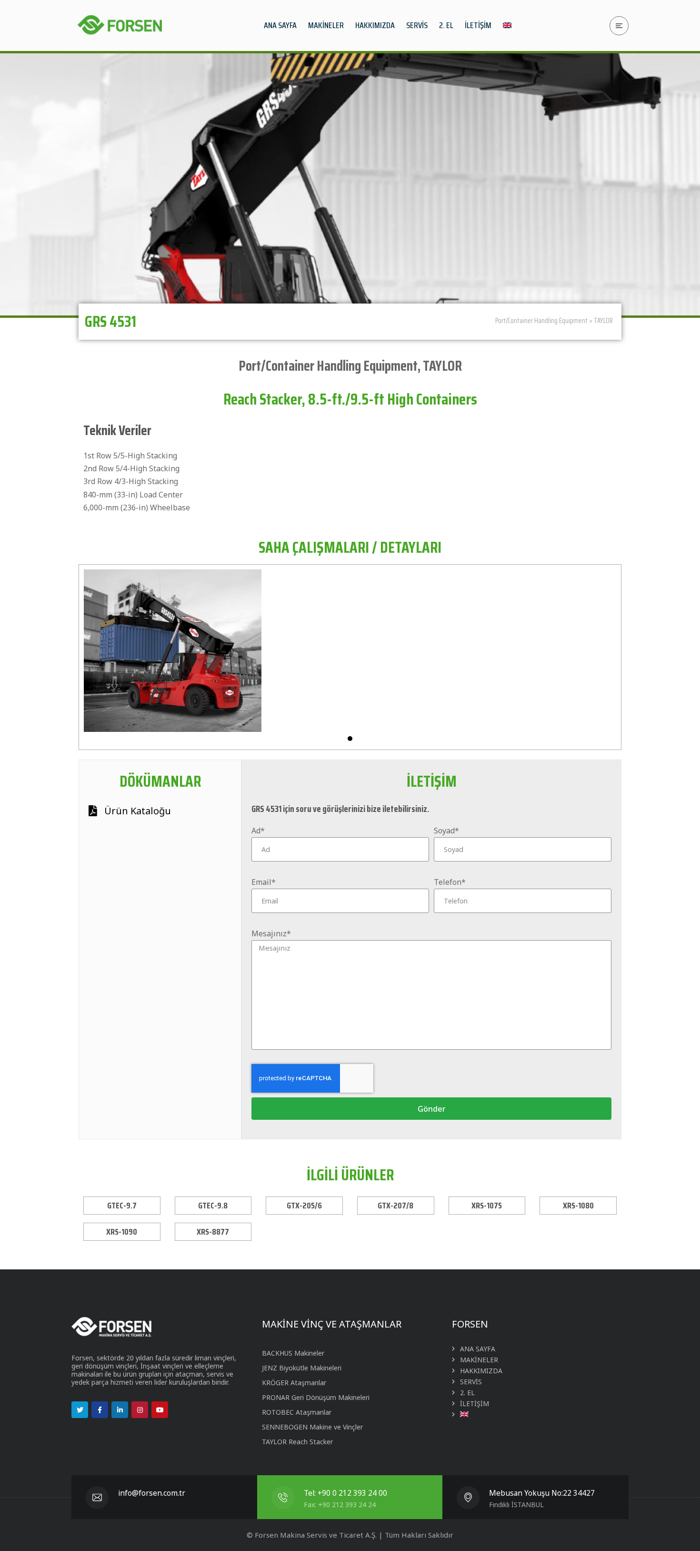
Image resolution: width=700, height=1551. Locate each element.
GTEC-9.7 (122, 1205)
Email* (263, 882)
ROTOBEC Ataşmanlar (296, 1412)
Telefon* (450, 882)
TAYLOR (603, 320)
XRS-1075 (486, 1205)
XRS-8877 (213, 1231)
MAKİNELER (479, 1359)
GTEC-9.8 (213, 1205)
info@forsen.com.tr (151, 1493)
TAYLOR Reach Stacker (297, 1441)
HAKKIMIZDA (481, 1370)
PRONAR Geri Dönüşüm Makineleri (316, 1397)
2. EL (467, 1392)
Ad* (258, 830)
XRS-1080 (578, 1205)
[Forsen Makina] (119, 25)
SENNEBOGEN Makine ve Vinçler (312, 1426)
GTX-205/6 (304, 1205)
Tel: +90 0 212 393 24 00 (345, 1493)
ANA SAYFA (477, 1348)
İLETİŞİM (474, 1403)
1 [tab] (350, 738)
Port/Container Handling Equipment (541, 320)
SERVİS (471, 1381)
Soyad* (446, 830)
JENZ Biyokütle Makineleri (301, 1367)
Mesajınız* (271, 933)
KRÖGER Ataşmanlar (294, 1382)
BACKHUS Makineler (293, 1353)
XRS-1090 (121, 1231)
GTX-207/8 (395, 1205)
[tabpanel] (172, 650)
